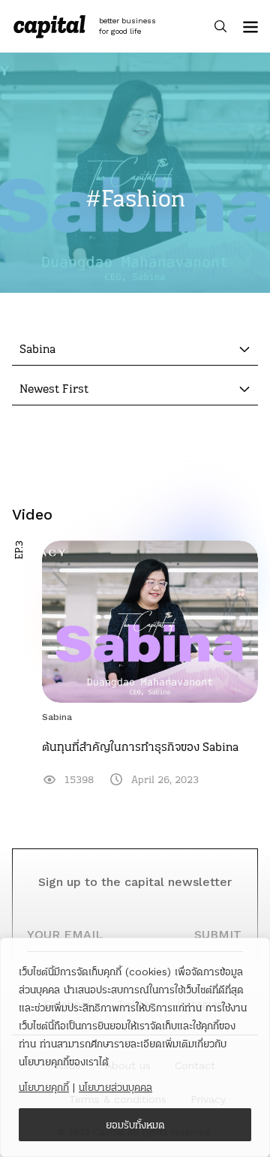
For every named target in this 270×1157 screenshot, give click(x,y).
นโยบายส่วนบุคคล (115, 1087)
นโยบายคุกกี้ (44, 1087)
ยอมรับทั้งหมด (135, 1125)
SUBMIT (218, 934)
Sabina (57, 717)
